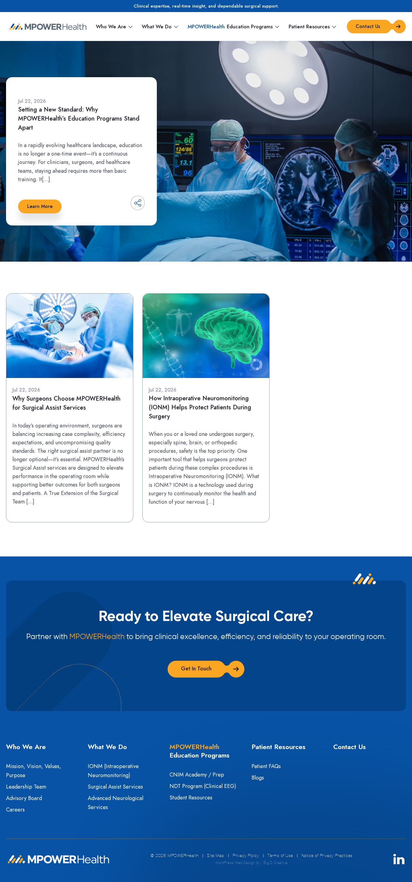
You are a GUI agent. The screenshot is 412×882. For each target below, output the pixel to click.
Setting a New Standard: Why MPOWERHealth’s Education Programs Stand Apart (78, 118)
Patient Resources (309, 26)
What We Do (157, 26)
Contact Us (349, 746)
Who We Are (111, 26)
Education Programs (230, 26)
